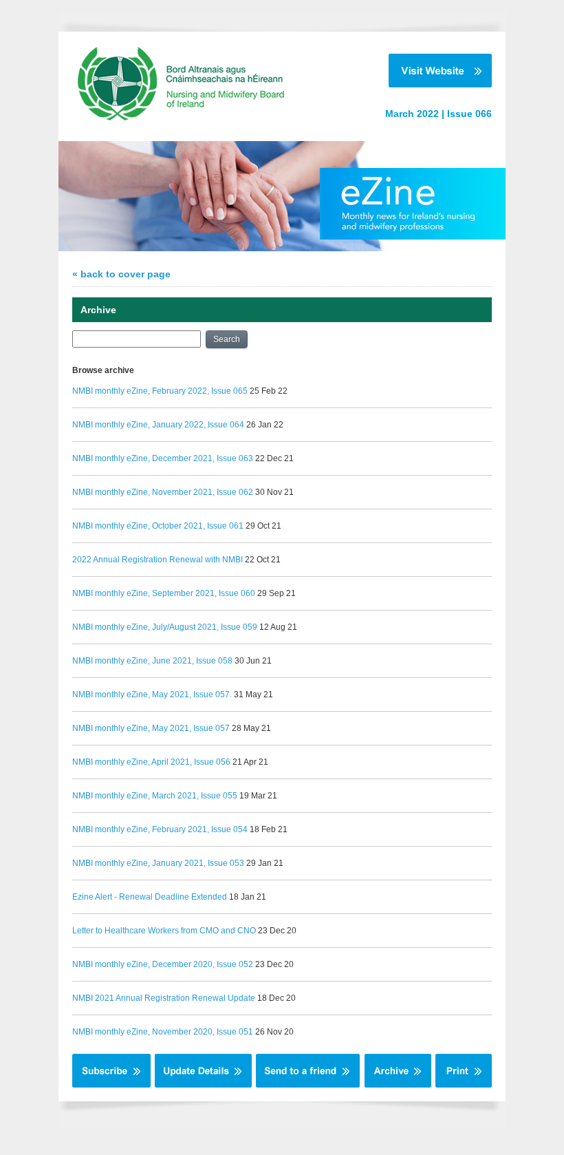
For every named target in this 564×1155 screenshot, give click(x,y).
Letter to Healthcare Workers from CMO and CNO (164, 930)
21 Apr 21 (250, 762)
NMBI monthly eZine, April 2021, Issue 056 (151, 762)
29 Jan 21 (264, 863)
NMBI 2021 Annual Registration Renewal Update (163, 998)
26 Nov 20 (274, 1032)
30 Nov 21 (274, 492)
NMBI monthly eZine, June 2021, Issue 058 (152, 661)
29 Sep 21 (276, 593)
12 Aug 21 (278, 627)
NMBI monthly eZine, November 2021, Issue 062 (162, 492)
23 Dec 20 (277, 930)
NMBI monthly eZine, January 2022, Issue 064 (158, 425)
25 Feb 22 (269, 391)
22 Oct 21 (263, 559)
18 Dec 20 (276, 998)
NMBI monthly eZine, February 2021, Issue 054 (160, 829)
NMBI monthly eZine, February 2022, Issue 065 (160, 391)
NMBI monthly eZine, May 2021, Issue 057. (152, 694)
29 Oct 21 (263, 526)
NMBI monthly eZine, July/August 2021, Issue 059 (164, 627)
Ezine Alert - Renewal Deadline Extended (149, 897)
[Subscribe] (111, 1085)
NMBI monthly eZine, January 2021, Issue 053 (158, 863)
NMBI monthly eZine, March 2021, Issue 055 (154, 796)
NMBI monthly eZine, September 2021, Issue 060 (163, 593)
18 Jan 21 (247, 897)
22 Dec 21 (274, 458)
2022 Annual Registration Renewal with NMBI (157, 559)
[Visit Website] (427, 70)
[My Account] (203, 1085)
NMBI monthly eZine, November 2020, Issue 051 (162, 1032)
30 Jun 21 (253, 661)
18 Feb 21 (269, 829)
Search (226, 339)
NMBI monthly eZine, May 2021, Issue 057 (151, 728)
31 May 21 (253, 694)
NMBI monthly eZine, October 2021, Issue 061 (157, 526)
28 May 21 (251, 728)
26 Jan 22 (264, 425)
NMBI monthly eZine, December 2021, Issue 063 (162, 458)
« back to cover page (121, 273)
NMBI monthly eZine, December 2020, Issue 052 (162, 964)
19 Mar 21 (258, 796)
